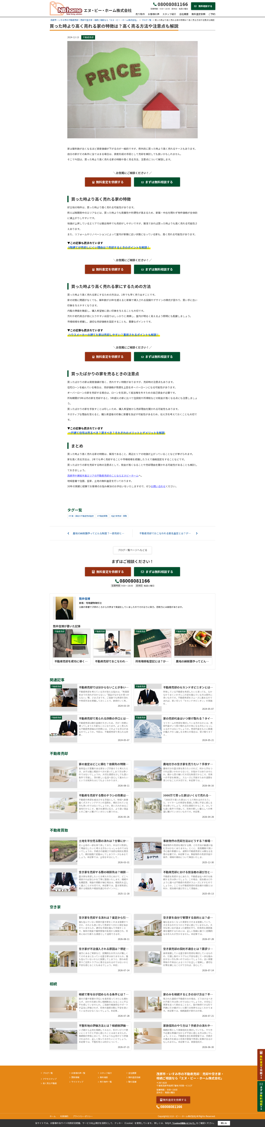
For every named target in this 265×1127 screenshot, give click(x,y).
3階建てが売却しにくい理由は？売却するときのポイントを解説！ (109, 247)
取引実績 (132, 1081)
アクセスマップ (50, 1079)
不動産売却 (88, 37)
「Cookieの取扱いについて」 (183, 1123)
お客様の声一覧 (78, 1073)
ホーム (53, 1116)
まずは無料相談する (159, 182)
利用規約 (64, 1116)
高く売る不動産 (50, 1083)
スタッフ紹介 (169, 14)
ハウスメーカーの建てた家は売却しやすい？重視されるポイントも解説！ (113, 335)
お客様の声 (153, 14)
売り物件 (140, 14)
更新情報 (75, 1077)
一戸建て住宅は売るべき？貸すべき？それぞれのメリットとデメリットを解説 (116, 433)
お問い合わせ (158, 486)
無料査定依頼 (198, 14)
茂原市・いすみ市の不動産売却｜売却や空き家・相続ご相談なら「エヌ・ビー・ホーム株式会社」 (190, 1076)
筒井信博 (84, 598)
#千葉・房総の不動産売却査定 (81, 516)
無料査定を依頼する (110, 182)
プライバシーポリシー (83, 1116)
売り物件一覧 (106, 1081)
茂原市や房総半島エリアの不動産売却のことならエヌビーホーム (102, 475)
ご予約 (211, 14)
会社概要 (183, 14)
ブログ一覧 (48, 1073)
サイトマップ (77, 1081)
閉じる (224, 1123)
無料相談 (104, 1077)
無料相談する (205, 6)
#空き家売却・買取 (119, 516)
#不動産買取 (102, 516)
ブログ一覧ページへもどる (132, 550)
